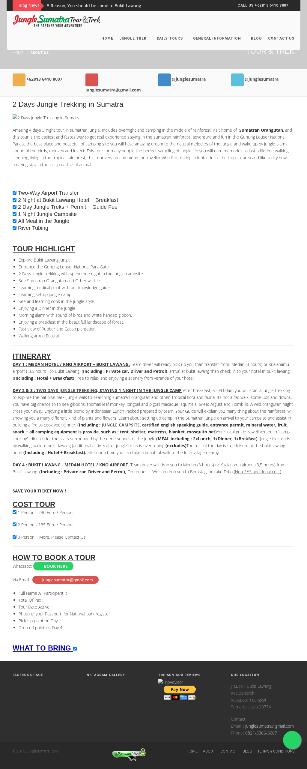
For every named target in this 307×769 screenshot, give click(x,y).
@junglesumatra (189, 79)
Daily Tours (170, 38)
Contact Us (281, 38)
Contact (228, 751)
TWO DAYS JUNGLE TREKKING (66, 390)
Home (107, 38)
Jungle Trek (133, 38)
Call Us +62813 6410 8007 (262, 5)
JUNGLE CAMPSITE (121, 425)
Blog (256, 38)
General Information (217, 38)
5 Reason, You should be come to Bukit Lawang (94, 5)
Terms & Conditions (276, 751)
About (209, 751)
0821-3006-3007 (261, 733)
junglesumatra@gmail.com (113, 90)
